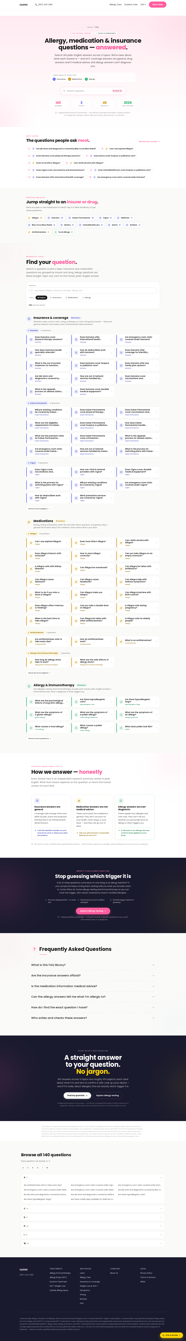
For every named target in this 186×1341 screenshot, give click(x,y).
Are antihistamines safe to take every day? (43, 1185)
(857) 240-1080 (44, 4)
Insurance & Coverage (90, 1281)
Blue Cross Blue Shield (43, 225)
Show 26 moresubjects (38, 673)
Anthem (135, 225)
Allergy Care (115, 4)
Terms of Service (147, 1277)
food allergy (65, 232)
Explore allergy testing (91, 910)
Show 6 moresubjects (37, 509)
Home (90, 27)
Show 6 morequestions (38, 738)
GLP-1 (143, 4)
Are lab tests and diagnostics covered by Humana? (46, 1194)
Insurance (57, 297)
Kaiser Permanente (82, 218)
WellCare (126, 218)
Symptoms (85, 1290)
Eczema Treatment (58, 1281)
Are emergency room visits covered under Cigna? (93, 1185)
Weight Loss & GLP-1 (89, 1286)
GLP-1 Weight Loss (57, 1286)
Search (32, 286)
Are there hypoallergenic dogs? (37, 1199)
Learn (82, 1273)
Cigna (107, 218)
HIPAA (142, 1281)
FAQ (82, 1303)
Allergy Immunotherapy (60, 1273)
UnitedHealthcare (92, 225)
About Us (114, 1273)
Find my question (76, 1095)
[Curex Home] (26, 5)
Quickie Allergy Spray (59, 1290)
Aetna (116, 225)
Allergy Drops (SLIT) (58, 1277)
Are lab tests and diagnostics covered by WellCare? (93, 1194)
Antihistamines (40, 232)
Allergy (88, 297)
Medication (73, 297)
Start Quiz (157, 4)
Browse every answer (148, 141)
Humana (57, 218)
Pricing (83, 1294)
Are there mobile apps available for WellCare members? (93, 1199)
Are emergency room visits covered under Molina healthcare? (93, 1190)
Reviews (83, 1299)
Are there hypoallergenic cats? (131, 1194)
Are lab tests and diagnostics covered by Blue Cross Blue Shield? (140, 1190)
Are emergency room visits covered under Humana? (140, 1185)
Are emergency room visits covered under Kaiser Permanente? (46, 1190)
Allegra (37, 218)
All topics (41, 297)
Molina (68, 225)
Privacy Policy (146, 1273)
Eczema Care (131, 4)
